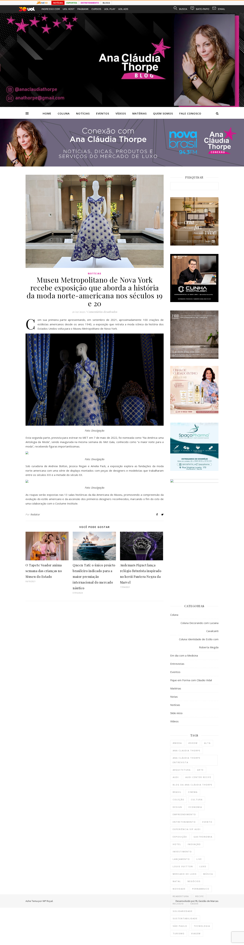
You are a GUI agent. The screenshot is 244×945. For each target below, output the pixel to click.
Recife (199, 896)
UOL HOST (68, 9)
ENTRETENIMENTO (90, 3)
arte (200, 769)
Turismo (179, 933)
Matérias (139, 113)
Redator (35, 514)
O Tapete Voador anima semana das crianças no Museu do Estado (44, 571)
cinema (193, 792)
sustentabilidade (185, 918)
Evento (207, 822)
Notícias (83, 113)
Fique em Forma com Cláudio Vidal (191, 680)
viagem (196, 933)
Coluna (64, 113)
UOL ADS (123, 9)
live (199, 859)
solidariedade (183, 911)
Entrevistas (177, 663)
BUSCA (183, 9)
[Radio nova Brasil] (122, 165)
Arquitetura (182, 769)
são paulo (180, 926)
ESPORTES (71, 3)
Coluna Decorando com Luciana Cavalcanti (199, 627)
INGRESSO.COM (50, 9)
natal (177, 881)
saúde (194, 903)
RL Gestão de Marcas (206, 901)
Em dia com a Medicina (184, 655)
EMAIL (221, 9)
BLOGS (106, 3)
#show (193, 743)
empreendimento (184, 814)
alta (207, 743)
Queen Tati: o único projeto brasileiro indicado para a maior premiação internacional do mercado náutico (94, 576)
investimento (182, 851)
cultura (197, 799)
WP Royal (48, 901)
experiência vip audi (187, 829)
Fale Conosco (190, 113)
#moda (177, 743)
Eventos (102, 113)
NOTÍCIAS (58, 3)
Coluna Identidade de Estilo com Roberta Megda (198, 643)
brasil (177, 792)
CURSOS (96, 9)
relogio (178, 903)
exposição (180, 836)
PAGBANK (83, 9)
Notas (174, 696)
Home (47, 113)
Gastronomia (203, 836)
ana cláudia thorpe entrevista (186, 760)
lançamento (181, 859)
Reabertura (181, 896)
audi (176, 777)
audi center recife (198, 777)
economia (195, 807)
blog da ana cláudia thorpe (192, 784)
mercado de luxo (185, 874)
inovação (194, 844)
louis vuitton (183, 866)
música (208, 874)
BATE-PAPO (202, 9)
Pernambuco (200, 888)
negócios (194, 881)
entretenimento (184, 822)
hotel (177, 844)
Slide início (176, 713)
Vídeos (121, 113)
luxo (203, 866)
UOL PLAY (109, 9)
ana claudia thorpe (186, 750)
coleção (178, 799)
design (177, 807)
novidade (179, 888)
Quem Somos (163, 113)
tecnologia (202, 926)
